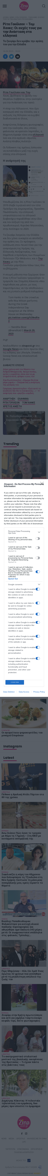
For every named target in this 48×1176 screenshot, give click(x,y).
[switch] (38, 538)
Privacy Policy (39, 692)
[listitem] (24, 532)
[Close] (42, 484)
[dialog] (24, 588)
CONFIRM (15, 682)
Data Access (24, 692)
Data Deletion (9, 692)
